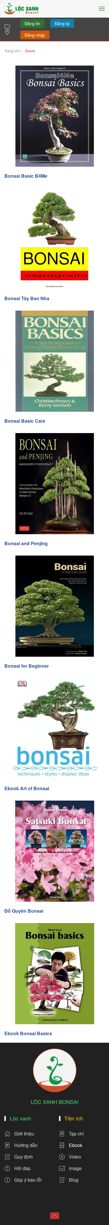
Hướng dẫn (25, 1145)
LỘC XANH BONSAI (54, 1101)
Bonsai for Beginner (26, 665)
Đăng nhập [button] (35, 35)
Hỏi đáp (22, 1168)
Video (75, 1156)
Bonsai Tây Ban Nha (26, 298)
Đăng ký (62, 23)
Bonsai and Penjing (26, 543)
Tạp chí (76, 1133)
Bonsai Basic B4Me (25, 175)
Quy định (23, 1156)
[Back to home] (21, 8)
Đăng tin (32, 23)
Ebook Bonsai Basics (28, 1033)
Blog (73, 1179)
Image (75, 1168)
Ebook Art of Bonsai (26, 788)
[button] (102, 8)
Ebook (75, 1145)
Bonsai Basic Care (24, 420)
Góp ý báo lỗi (28, 1179)
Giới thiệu (24, 1133)
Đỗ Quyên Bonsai (23, 910)
